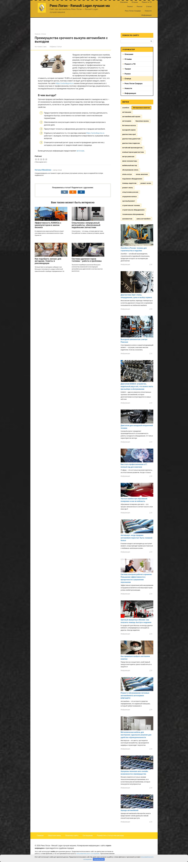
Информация (146, 15)
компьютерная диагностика (133, 152)
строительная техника (131, 205)
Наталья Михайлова (43, 170)
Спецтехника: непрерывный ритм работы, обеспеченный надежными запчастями (86, 225)
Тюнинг (130, 6)
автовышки (126, 112)
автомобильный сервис (131, 116)
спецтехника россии (130, 192)
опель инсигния (142, 174)
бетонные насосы (129, 125)
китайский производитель (132, 147)
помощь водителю (129, 183)
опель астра (127, 174)
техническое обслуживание (133, 214)
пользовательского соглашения (87, 854)
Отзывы (135, 2)
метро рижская (128, 156)
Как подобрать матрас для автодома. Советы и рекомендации (48, 261)
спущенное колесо (129, 196)
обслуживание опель (130, 170)
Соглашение (88, 835)
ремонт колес (146, 183)
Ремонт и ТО (147, 2)
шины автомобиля (143, 219)
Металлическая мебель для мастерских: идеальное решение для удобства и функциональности (136, 734)
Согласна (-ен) (99, 859)
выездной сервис (129, 130)
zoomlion (125, 107)
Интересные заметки (141, 107)
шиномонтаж (127, 219)
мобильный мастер (129, 165)
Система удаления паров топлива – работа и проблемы (87, 260)
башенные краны (142, 121)
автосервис (126, 121)
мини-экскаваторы (129, 161)
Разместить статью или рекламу (110, 835)
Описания (124, 2)
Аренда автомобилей (129, 810)
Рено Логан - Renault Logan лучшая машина (84, 6)
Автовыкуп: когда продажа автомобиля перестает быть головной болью (136, 538)
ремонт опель (127, 187)
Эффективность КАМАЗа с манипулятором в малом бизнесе (48, 225)
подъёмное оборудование (132, 179)
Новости (148, 11)
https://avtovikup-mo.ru (65, 83)
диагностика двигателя (131, 139)
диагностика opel (129, 134)
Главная (40, 835)
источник (80, 151)
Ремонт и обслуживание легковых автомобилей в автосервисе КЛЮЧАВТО (135, 695)
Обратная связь (54, 835)
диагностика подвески (131, 143)
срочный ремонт (128, 201)
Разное (139, 6)
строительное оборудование (133, 210)
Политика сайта (71, 835)
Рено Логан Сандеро (133, 11)
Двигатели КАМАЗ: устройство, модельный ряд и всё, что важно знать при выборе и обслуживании (137, 386)
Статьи (149, 6)
